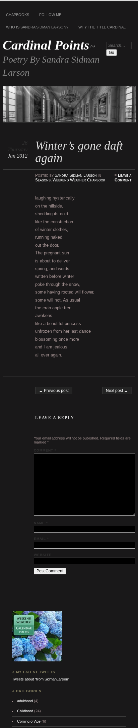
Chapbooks (17, 15)
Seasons (43, 180)
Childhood (25, 711)
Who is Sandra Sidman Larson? (37, 27)
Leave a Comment (123, 177)
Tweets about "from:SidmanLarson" (40, 679)
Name (41, 523)
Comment (45, 450)
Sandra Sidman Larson (76, 175)
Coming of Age (29, 721)
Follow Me (50, 15)
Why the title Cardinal (102, 27)
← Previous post (54, 390)
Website (43, 555)
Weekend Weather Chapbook (79, 180)
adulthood (25, 701)
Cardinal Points (46, 45)
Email (41, 539)
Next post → (117, 390)
